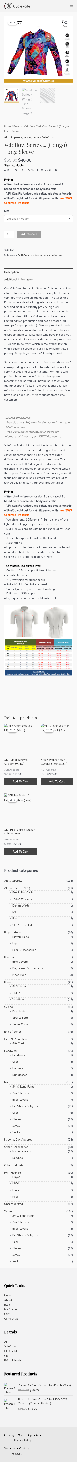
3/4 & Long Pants (23, 1087)
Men (7, 1082)
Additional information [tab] (18, 279)
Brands (17, 126)
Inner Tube (19, 975)
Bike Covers (20, 962)
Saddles (17, 1158)
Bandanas (18, 1055)
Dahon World (21, 906)
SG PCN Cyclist (22, 925)
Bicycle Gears (13, 932)
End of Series (13, 1032)
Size (6, 211)
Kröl (14, 912)
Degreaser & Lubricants (27, 968)
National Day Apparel (18, 1140)
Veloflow (29, 126)
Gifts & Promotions (16, 1039)
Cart (6, 1314)
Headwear (10, 1051)
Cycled (8, 1007)
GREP (16, 993)
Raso (15, 1197)
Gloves (16, 1119)
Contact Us (11, 1319)
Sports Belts (20, 1018)
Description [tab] (11, 272)
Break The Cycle (23, 892)
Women (9, 1211)
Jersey (27, 137)
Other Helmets (13, 1165)
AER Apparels (13, 137)
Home (7, 126)
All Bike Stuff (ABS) (17, 888)
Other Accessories (16, 1147)
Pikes (15, 919)
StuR (18, 1454)
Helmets (17, 1068)
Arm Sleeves (20, 1093)
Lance (16, 1190)
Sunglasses (19, 1075)
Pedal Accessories (24, 950)
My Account (12, 1309)
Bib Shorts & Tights (25, 1106)
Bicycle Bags (20, 937)
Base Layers (20, 1100)
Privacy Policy (22, 1440)
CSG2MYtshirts (22, 899)
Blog (7, 1305)
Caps (15, 1062)
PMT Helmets (13, 1173)
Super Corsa (20, 1024)
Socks (16, 1132)
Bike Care (10, 957)
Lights (16, 943)
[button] (66, 22)
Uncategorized (13, 1204)
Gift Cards (18, 1043)
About (8, 1300)
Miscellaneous (21, 1151)
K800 (15, 1183)
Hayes (16, 1177)
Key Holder (19, 1011)
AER (7, 1342)
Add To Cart (29, 234)
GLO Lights (19, 986)
